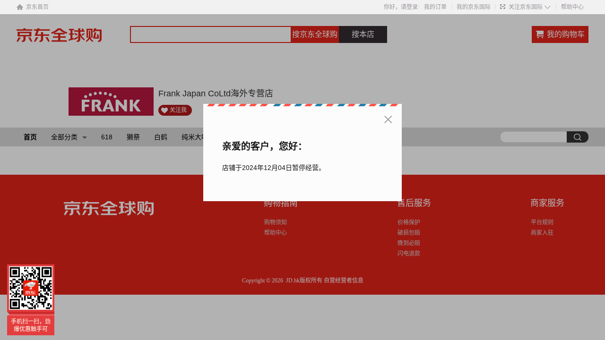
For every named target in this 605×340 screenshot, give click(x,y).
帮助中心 (572, 7)
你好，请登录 (401, 7)
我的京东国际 (474, 7)
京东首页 (37, 7)
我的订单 (435, 7)
